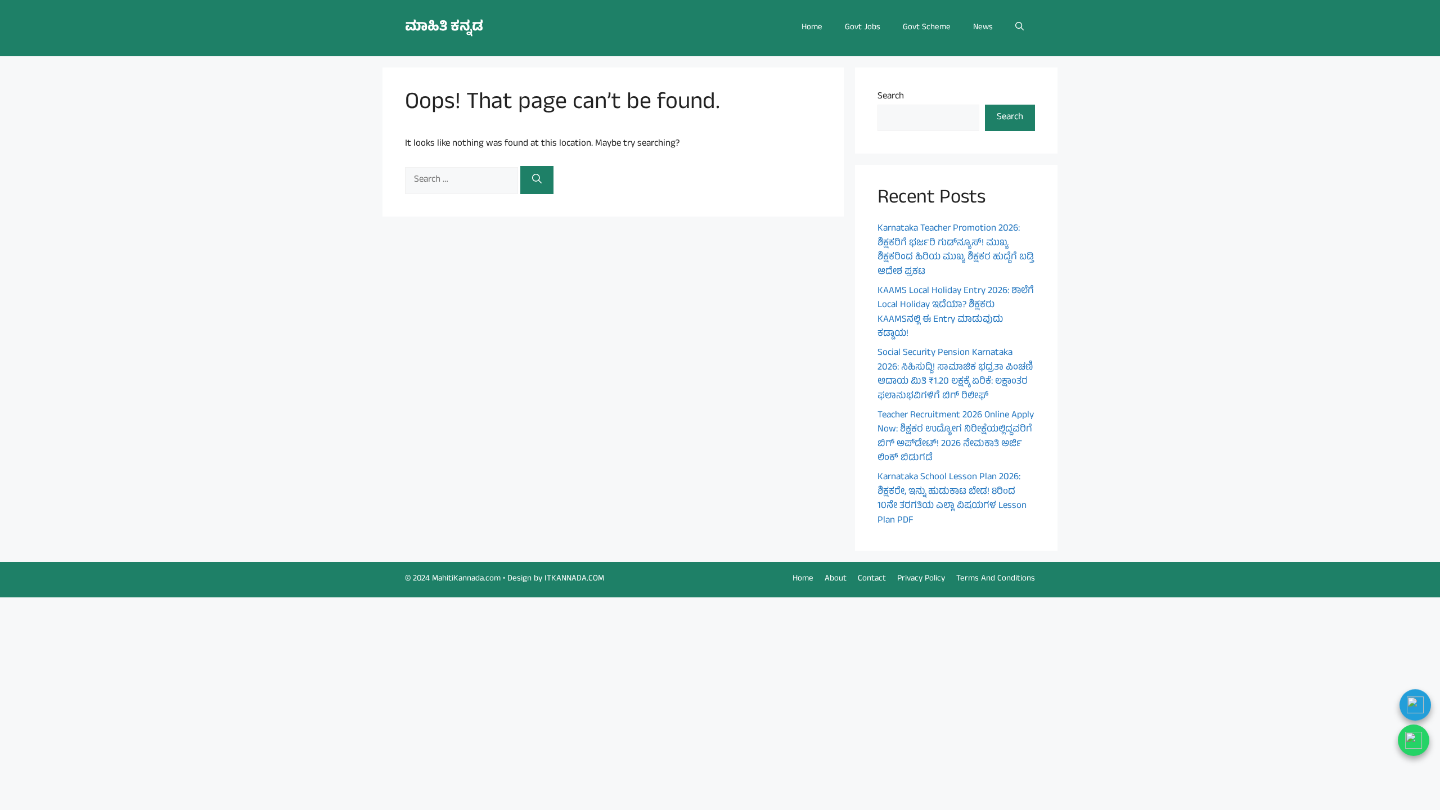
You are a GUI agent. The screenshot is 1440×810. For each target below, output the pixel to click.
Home (812, 28)
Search (891, 97)
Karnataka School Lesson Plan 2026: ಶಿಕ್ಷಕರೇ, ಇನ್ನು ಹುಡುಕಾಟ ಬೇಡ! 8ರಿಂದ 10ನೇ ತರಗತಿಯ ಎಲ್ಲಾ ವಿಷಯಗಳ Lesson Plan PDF (952, 499)
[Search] (537, 180)
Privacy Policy (921, 579)
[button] (1019, 28)
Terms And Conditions (995, 579)
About (836, 579)
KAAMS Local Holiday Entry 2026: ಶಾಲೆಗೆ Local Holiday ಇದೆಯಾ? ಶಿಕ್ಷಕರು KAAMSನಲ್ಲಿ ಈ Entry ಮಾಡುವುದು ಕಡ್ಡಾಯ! (956, 313)
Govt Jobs (862, 28)
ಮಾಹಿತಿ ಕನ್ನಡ (444, 27)
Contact (872, 579)
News (983, 28)
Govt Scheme (927, 28)
